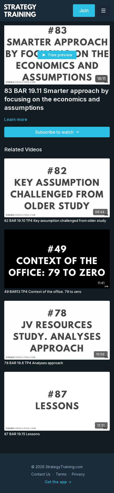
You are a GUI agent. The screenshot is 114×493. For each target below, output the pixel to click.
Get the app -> (58, 482)
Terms (61, 474)
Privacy (78, 474)
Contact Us (40, 474)
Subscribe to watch (54, 132)
